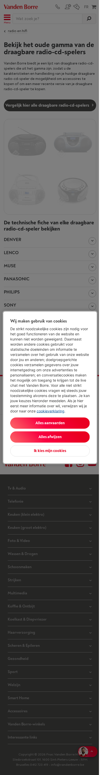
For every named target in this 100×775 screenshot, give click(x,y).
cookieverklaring (50, 411)
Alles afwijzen (50, 437)
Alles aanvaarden (50, 423)
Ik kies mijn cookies (50, 450)
